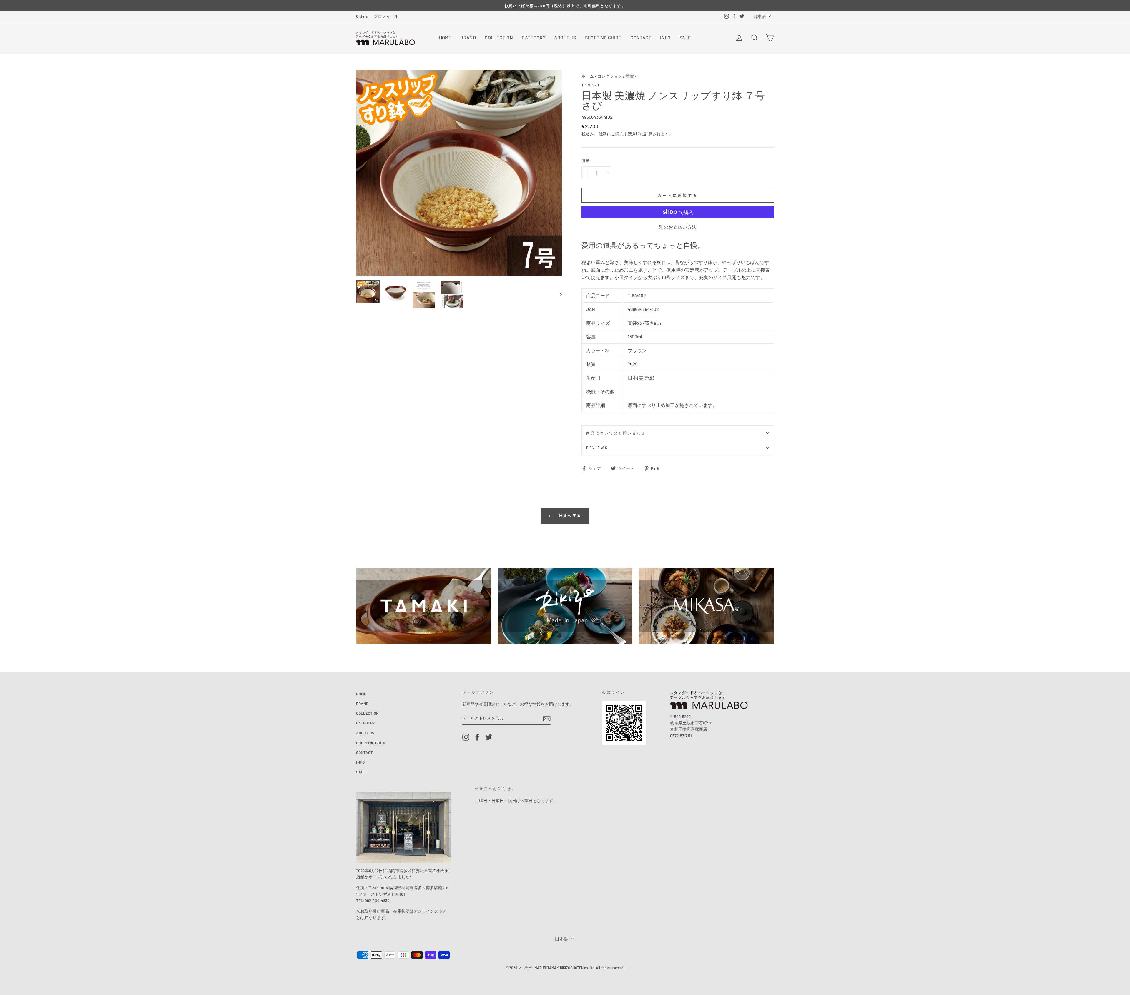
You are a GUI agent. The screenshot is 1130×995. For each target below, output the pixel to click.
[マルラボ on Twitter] (488, 737)
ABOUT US (565, 37)
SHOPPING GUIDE (603, 37)
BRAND (468, 37)
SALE (685, 37)
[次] (558, 294)
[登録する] (547, 718)
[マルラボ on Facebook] (477, 737)
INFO (665, 37)
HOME (445, 37)
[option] (565, 6)
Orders (362, 16)
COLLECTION (499, 37)
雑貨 (630, 76)
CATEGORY (533, 37)
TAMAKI (590, 85)
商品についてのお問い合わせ (616, 433)
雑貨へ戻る (569, 515)
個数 (586, 160)
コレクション (609, 76)
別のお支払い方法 (678, 227)
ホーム (587, 76)
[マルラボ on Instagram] (465, 737)
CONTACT (640, 37)
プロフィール (386, 16)
